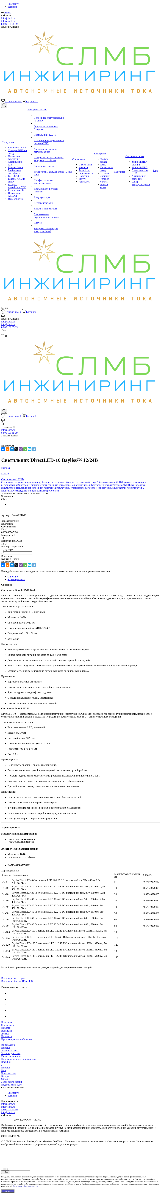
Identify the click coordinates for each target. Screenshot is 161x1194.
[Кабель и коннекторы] (49, 205)
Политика (6, 1036)
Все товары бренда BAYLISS (17, 981)
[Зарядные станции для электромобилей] (49, 225)
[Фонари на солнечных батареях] (49, 123)
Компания (6, 1022)
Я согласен (8, 1191)
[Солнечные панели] (49, 163)
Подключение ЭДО (11, 1084)
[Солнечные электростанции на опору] (49, 115)
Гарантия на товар (11, 1056)
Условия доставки (10, 1053)
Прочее (13, 490)
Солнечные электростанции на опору (21, 482)
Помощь (5, 1047)
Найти (5, 1172)
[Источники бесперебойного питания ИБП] (49, 137)
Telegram (12, 6)
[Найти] (2, 334)
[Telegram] (34, 449)
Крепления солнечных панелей (36, 487)
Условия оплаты (10, 1050)
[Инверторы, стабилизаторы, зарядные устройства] (49, 154)
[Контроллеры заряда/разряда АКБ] (49, 169)
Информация (8, 1045)
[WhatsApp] (25, 449)
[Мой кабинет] (3, 316)
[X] (16, 449)
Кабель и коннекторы (99, 487)
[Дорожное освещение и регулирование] (49, 146)
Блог (3, 1070)
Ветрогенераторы (78, 487)
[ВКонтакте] (3, 449)
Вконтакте (13, 4)
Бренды (5, 1076)
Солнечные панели (81, 485)
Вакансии (6, 1030)
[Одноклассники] (7, 449)
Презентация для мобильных (16, 1039)
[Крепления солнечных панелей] (49, 186)
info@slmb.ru (8, 18)
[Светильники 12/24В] (49, 132)
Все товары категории (13, 978)
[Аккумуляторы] (49, 194)
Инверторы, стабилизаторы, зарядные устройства (44, 485)
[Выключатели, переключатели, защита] (49, 211)
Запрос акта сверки (11, 1081)
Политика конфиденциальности (18, 1059)
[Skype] (29, 449)
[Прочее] (49, 220)
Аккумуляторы (61, 487)
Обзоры (5, 1079)
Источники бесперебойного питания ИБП (98, 482)
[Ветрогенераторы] (49, 200)
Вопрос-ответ (8, 1073)
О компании (7, 1025)
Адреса (5, 1033)
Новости (6, 1027)
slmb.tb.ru (6, 1062)
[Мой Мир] (12, 449)
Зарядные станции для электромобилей (38, 490)
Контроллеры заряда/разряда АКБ (109, 485)
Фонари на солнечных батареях (59, 482)
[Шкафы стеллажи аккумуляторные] (49, 177)
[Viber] (21, 449)
